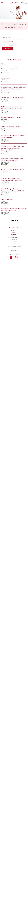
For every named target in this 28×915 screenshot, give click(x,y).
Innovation (13, 230)
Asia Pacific (14, 241)
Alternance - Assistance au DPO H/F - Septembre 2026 (13, 136)
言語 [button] (26, 3)
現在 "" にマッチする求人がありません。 (14, 24)
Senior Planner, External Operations (13, 97)
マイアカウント (24, 2)
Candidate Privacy (14, 250)
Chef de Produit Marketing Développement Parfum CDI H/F (12, 179)
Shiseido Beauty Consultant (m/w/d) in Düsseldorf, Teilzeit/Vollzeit (13, 88)
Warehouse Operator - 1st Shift (11, 117)
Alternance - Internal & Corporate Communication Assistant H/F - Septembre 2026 (12, 148)
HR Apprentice (6, 78)
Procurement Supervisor (9, 69)
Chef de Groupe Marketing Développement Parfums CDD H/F (12, 190)
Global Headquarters (13, 237)
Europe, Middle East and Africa (14, 246)
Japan (13, 243)
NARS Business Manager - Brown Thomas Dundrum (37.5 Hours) (12, 108)
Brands (13, 232)
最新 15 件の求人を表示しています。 (14, 27)
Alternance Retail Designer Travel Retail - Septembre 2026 (12, 159)
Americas (13, 239)
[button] (5, 3)
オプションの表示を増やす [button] (8, 46)
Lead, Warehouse (7, 199)
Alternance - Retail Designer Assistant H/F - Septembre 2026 (14, 209)
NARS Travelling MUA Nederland (12, 126)
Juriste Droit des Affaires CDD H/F (12, 169)
